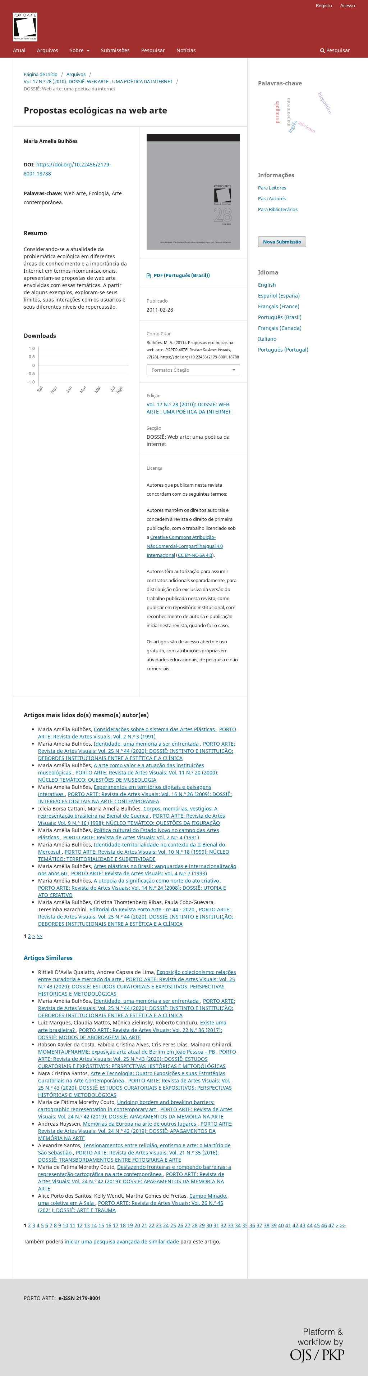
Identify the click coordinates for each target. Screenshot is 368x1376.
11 (72, 1225)
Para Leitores (272, 187)
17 (116, 1225)
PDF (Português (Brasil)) (182, 275)
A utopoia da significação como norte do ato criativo (157, 880)
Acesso (347, 5)
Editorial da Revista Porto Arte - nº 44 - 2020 (142, 909)
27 (187, 1225)
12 (80, 1225)
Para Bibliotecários (278, 209)
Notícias (186, 50)
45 (317, 1225)
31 (216, 1225)
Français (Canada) (280, 328)
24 (166, 1225)
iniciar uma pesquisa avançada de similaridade (122, 1241)
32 (223, 1225)
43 (302, 1225)
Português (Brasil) (280, 317)
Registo (324, 5)
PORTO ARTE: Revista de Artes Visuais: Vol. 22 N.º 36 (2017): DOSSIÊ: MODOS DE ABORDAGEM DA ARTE (130, 1034)
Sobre (77, 50)
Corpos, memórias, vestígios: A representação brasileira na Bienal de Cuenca (127, 812)
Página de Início (41, 74)
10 (65, 1225)
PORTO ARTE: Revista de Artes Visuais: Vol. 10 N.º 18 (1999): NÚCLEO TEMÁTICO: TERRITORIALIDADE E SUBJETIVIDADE (133, 855)
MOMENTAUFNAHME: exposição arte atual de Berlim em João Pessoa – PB (127, 1051)
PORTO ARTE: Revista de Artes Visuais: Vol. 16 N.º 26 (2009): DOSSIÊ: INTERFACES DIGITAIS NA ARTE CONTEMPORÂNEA (135, 798)
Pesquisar (153, 50)
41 (288, 1225)
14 (94, 1225)
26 (180, 1225)
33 (231, 1225)
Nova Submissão (282, 241)
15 (101, 1225)
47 (331, 1225)
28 (195, 1225)
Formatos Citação (170, 370)
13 (87, 1225)
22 (152, 1225)
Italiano (267, 338)
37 (259, 1225)
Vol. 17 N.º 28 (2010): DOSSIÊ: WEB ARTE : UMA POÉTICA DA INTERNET (98, 81)
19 (130, 1225)
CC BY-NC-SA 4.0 (195, 555)
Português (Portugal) (283, 349)
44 (310, 1225)
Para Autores (272, 198)
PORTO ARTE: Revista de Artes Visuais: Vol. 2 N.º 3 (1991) (137, 733)
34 (238, 1225)
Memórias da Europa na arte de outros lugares (140, 1123)
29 (202, 1225)
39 (274, 1225)
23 (159, 1225)
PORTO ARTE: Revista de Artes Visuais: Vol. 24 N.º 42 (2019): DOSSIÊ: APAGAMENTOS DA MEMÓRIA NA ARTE (135, 1113)
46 (324, 1225)
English (267, 284)
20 (137, 1225)
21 (144, 1225)
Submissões (115, 50)
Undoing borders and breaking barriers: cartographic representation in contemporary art (126, 1106)
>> (39, 936)
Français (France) (278, 306)
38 (267, 1225)
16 (108, 1225)
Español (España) (279, 295)
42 (295, 1225)
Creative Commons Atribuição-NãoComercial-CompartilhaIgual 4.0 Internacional (185, 546)
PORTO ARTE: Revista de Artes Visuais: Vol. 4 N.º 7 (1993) (139, 873)
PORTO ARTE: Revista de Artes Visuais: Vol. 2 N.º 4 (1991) (131, 837)
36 (252, 1225)
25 (173, 1225)
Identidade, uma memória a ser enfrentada (147, 743)
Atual (19, 50)
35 (245, 1225)
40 (281, 1225)
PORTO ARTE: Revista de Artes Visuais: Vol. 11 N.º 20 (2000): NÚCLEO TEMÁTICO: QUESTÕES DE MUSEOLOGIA (128, 776)
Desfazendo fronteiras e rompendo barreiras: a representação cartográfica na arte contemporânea (134, 1170)
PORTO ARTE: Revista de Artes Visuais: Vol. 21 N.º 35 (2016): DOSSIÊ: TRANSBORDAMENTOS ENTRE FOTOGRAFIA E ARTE (128, 1156)
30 (209, 1225)
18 (123, 1225)
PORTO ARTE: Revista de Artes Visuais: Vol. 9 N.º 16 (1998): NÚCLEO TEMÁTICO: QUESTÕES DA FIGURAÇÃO (131, 819)
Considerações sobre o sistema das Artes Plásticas (155, 729)
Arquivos (47, 50)
